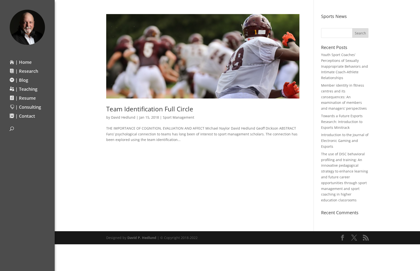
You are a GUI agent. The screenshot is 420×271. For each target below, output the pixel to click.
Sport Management (178, 117)
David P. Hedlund (141, 237)
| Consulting (27, 107)
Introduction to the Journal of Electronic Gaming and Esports (344, 140)
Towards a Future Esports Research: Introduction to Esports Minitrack (342, 122)
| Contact (24, 116)
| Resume (25, 98)
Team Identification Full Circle (149, 109)
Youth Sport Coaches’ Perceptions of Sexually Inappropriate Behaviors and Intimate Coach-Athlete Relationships (344, 66)
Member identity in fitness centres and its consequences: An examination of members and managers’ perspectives (344, 97)
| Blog (21, 80)
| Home (23, 62)
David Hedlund (123, 117)
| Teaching (25, 89)
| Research (26, 71)
